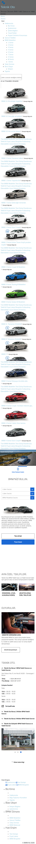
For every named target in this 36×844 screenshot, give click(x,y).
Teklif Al (3, 141)
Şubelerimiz (12, 28)
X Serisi (11, 57)
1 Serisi (10, 42)
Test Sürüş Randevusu (24, 139)
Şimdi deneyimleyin (10, 650)
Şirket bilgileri (13, 31)
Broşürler (19, 141)
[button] (4, 466)
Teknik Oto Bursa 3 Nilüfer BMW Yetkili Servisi (19, 719)
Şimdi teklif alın (8, 587)
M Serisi (11, 59)
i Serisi (10, 62)
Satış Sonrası (9, 64)
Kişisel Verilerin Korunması (17, 35)
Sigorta (7, 71)
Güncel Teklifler (10, 38)
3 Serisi (10, 47)
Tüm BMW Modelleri (8, 139)
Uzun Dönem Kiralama (17, 144)
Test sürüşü (18, 536)
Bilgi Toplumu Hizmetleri (18, 798)
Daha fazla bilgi (19, 762)
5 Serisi (10, 52)
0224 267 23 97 (16, 681)
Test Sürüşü (14, 834)
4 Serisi (10, 50)
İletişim (10, 69)
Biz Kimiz (11, 26)
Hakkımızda (9, 23)
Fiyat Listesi (11, 141)
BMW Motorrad (15, 825)
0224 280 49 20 (16, 678)
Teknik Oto (8, 7)
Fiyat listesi (18, 542)
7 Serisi (10, 54)
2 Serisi (10, 45)
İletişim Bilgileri (15, 806)
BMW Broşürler (15, 839)
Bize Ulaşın (9, 66)
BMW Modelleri (10, 40)
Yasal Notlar (12, 33)
